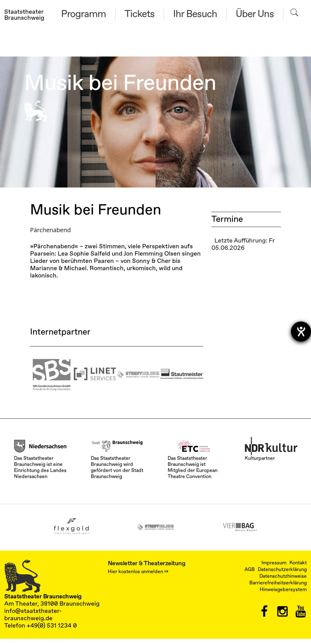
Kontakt (298, 563)
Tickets (140, 14)
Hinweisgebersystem (283, 589)
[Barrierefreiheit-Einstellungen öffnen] (301, 332)
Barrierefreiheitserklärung (278, 583)
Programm (83, 14)
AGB (249, 569)
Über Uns (255, 14)
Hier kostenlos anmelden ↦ (138, 572)
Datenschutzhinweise (283, 576)
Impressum (273, 563)
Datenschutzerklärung (282, 569)
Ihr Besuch (195, 14)
